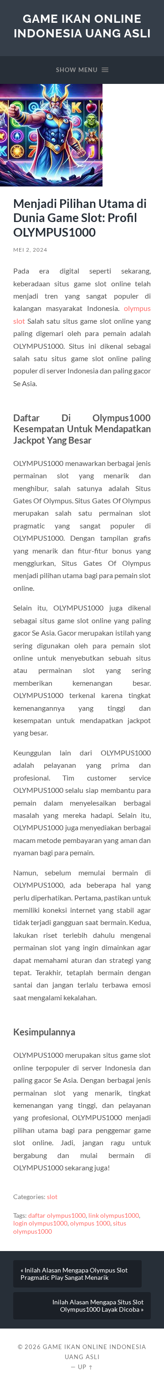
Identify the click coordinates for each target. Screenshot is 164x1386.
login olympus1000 (40, 1223)
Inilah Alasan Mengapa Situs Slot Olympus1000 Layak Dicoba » (98, 1305)
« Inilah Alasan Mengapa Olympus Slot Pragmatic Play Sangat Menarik (74, 1274)
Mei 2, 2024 (30, 249)
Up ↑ (85, 1366)
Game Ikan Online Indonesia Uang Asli (82, 25)
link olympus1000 (113, 1215)
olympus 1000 (90, 1223)
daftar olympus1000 (57, 1215)
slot (52, 1196)
